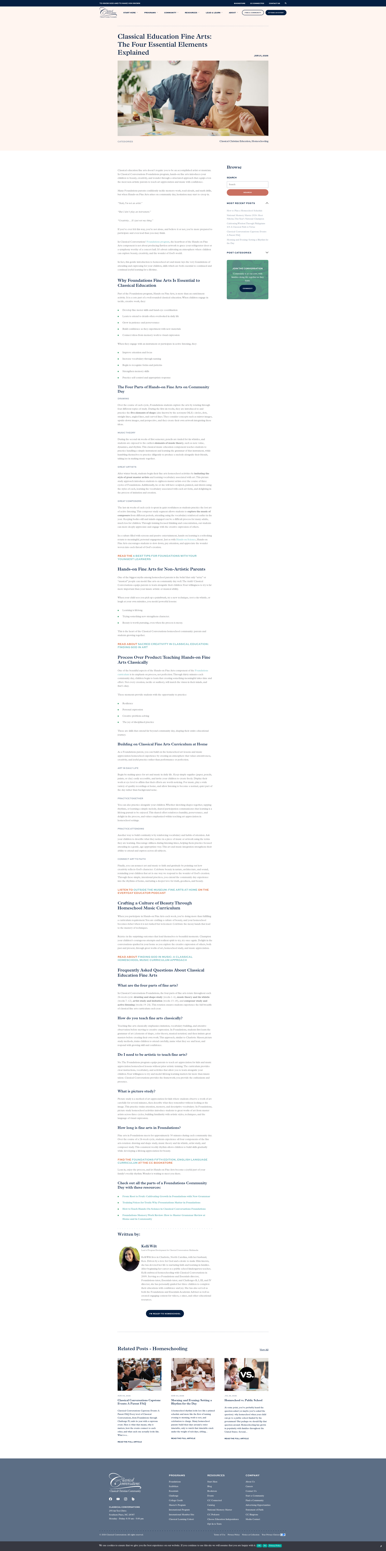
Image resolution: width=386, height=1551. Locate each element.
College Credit (176, 1500)
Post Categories (239, 252)
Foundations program (158, 242)
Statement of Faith (254, 1510)
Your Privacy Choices (271, 1535)
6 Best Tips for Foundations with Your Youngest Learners (157, 557)
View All (264, 1350)
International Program (179, 1510)
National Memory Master (219, 1510)
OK (259, 1546)
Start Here (212, 1482)
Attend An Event (276, 13)
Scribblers (173, 1486)
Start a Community (255, 1496)
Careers (249, 1486)
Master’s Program (177, 1505)
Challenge (173, 1496)
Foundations (175, 1482)
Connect (248, 288)
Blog (209, 1486)
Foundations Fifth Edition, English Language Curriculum (162, 1161)
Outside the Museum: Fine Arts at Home (165, 890)
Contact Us (251, 1491)
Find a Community (255, 1500)
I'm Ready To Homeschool (165, 1313)
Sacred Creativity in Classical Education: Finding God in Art (163, 645)
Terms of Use (219, 1535)
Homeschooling (260, 141)
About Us (250, 1482)
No (265, 1546)
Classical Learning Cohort (181, 1519)
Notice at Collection (250, 1535)
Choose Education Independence (223, 1519)
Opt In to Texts (214, 1524)
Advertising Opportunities (258, 1505)
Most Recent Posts (241, 203)
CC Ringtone (252, 1515)
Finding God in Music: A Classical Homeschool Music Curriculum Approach (155, 958)
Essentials (173, 1491)
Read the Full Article (130, 1442)
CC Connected (214, 1500)
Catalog (211, 1505)
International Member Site (181, 1515)
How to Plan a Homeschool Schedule (244, 211)
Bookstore (212, 1491)
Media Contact (253, 1519)
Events (210, 1496)
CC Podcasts (213, 1515)
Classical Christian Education (235, 141)
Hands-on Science (186, 540)
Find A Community (253, 13)
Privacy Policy (234, 1535)
